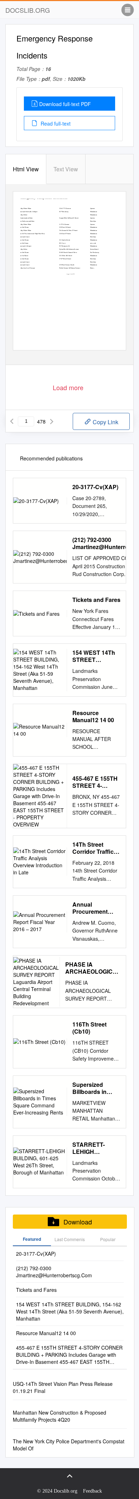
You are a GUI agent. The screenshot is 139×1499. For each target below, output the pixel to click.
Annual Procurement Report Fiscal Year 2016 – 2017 (95, 908)
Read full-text (55, 123)
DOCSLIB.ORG (27, 10)
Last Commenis (70, 1239)
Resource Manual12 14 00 (93, 716)
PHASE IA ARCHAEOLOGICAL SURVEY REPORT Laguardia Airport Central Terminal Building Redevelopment (92, 968)
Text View (65, 169)
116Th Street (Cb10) (89, 1028)
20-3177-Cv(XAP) (95, 487)
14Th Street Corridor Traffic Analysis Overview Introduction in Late (93, 848)
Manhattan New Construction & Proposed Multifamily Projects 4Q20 (59, 1416)
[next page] (51, 421)
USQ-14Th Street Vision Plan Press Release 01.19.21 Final (63, 1387)
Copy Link (104, 422)
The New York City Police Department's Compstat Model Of (68, 1445)
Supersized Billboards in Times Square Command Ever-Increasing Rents (95, 1088)
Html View (26, 169)
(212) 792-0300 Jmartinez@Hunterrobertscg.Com (54, 1272)
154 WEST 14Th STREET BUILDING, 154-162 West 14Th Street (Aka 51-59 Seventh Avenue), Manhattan (96, 656)
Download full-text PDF (65, 103)
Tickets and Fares (96, 599)
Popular (107, 1239)
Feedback (92, 1491)
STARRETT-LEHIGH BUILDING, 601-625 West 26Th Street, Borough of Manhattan (93, 1148)
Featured (32, 1239)
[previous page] (11, 421)
